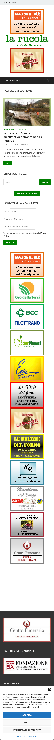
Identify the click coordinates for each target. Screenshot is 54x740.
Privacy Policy (32, 736)
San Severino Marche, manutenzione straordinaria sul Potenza (23, 136)
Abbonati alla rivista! (27, 193)
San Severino (9, 129)
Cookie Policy (20, 736)
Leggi (6, 162)
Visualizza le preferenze (27, 730)
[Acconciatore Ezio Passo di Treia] (27, 380)
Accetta (27, 715)
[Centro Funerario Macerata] (27, 640)
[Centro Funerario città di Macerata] (27, 563)
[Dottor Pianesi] (27, 354)
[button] (49, 689)
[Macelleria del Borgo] (27, 510)
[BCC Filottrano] (27, 328)
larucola (25, 144)
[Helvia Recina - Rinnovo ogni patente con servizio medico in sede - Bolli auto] (27, 484)
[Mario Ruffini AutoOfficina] (27, 536)
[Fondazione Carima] (27, 673)
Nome (6, 211)
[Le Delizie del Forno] (27, 406)
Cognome (8, 219)
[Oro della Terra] (27, 302)
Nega (27, 722)
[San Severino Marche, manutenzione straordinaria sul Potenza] (27, 113)
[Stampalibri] (27, 33)
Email (6, 226)
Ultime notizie (22, 129)
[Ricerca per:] (27, 182)
